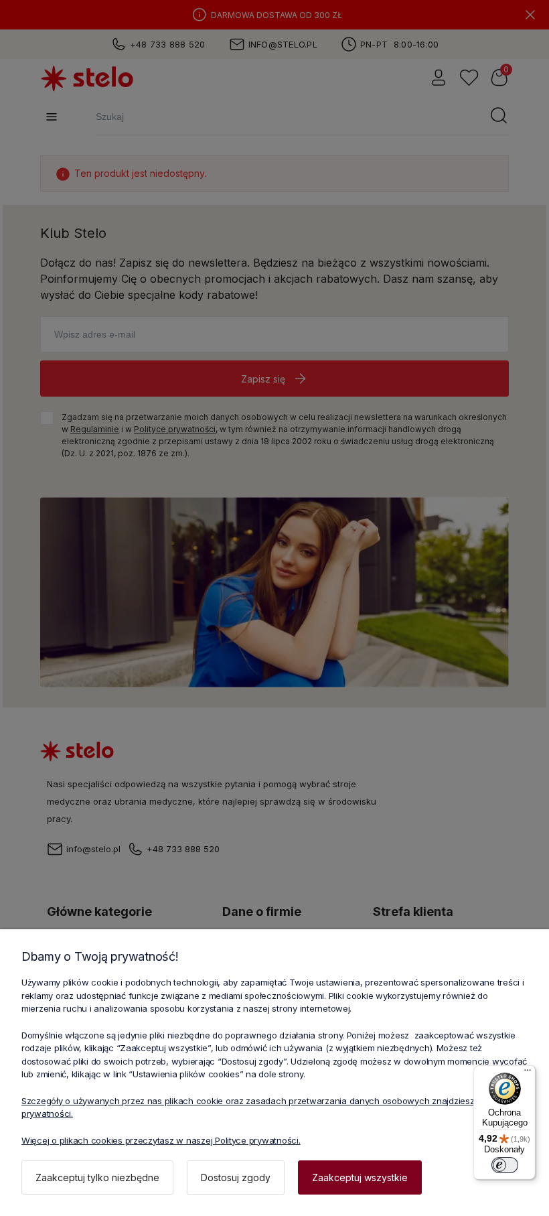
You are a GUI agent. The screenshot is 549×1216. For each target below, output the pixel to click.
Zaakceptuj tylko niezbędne (97, 1177)
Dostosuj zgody (235, 1177)
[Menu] (528, 1073)
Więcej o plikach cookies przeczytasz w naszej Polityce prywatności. (161, 1140)
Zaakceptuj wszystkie (360, 1177)
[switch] (504, 1165)
